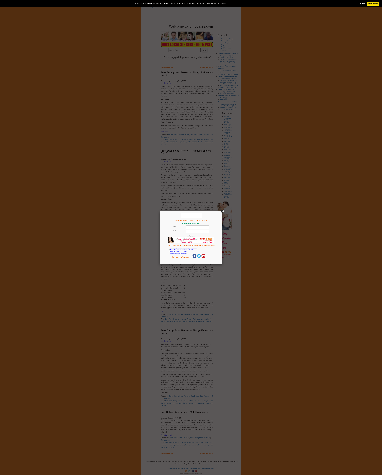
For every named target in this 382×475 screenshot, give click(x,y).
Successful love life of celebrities (178, 253)
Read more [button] (222, 3)
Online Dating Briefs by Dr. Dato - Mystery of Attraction (183, 248)
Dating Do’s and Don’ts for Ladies (178, 251)
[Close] (222, 211)
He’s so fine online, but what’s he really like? (181, 250)
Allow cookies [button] (373, 3)
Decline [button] (362, 3)
